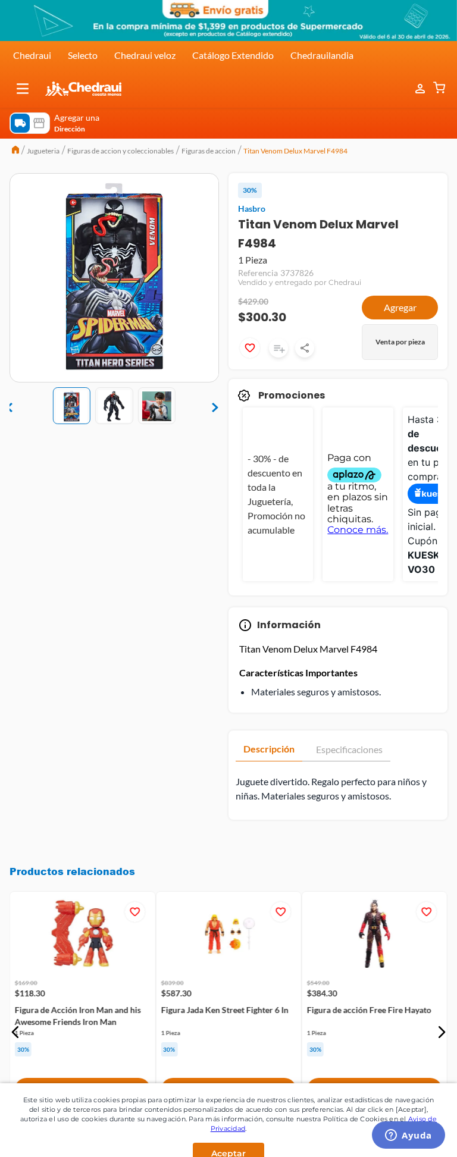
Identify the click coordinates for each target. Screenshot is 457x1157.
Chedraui (32, 55)
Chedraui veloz (145, 55)
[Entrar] (414, 89)
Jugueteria (43, 150)
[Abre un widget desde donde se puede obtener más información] (408, 1136)
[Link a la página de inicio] (15, 151)
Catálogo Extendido (233, 55)
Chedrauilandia (321, 55)
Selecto (83, 55)
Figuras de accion (208, 150)
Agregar (400, 307)
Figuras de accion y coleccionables (120, 150)
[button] (23, 89)
